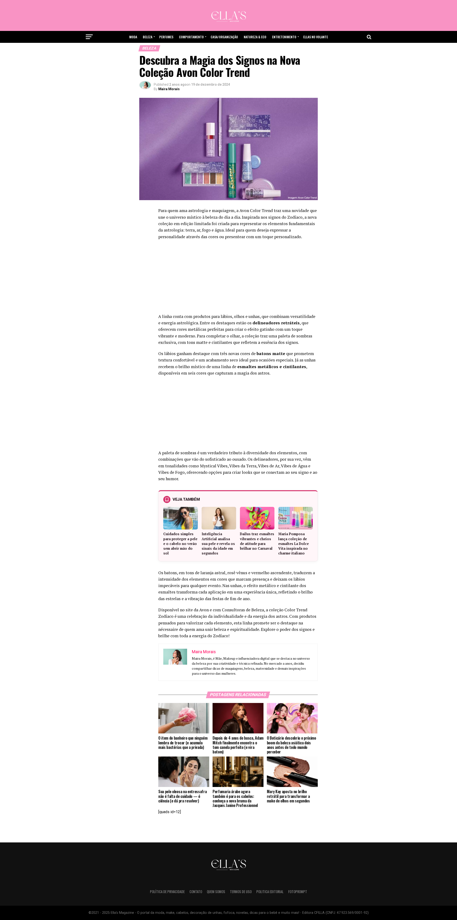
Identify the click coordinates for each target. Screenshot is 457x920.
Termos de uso (241, 891)
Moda (133, 36)
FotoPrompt (297, 891)
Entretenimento (284, 36)
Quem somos (216, 891)
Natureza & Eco (255, 36)
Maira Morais (169, 89)
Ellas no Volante (315, 36)
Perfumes (166, 36)
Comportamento (191, 36)
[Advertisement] (238, 278)
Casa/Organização (224, 36)
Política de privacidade (167, 891)
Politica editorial (269, 891)
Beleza (147, 36)
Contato (195, 891)
